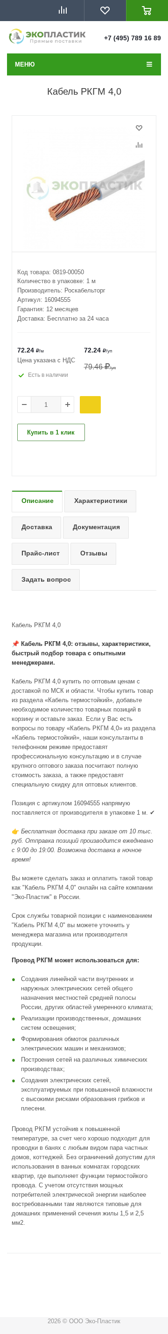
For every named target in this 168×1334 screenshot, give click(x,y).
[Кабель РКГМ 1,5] (84, 188)
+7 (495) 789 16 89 (132, 38)
